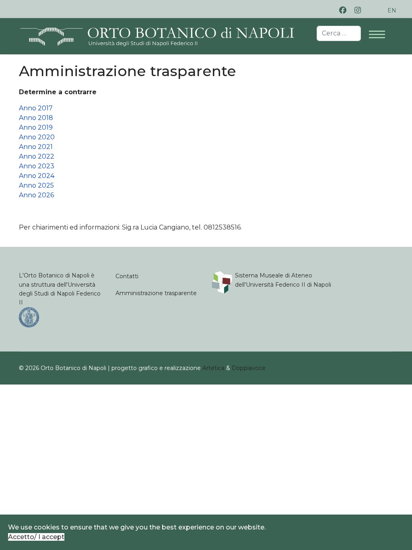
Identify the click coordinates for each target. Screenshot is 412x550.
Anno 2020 (37, 137)
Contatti (126, 276)
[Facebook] (342, 10)
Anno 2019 (36, 127)
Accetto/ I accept (36, 537)
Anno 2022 (36, 156)
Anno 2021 (36, 147)
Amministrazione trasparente (156, 293)
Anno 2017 (36, 108)
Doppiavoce (249, 368)
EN (391, 10)
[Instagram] (357, 10)
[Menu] (381, 30)
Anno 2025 (36, 185)
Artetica (213, 368)
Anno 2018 (36, 118)
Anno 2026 (36, 195)
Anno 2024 (36, 176)
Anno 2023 (36, 166)
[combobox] (339, 33)
